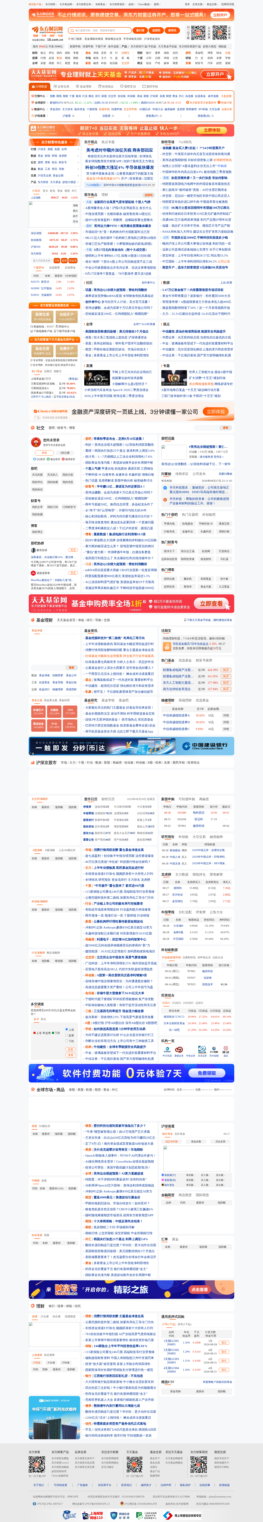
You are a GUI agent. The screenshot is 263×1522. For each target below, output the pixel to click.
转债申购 (88, 46)
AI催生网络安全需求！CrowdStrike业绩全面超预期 (119, 1161)
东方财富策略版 (60, 1467)
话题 (88, 564)
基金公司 (71, 675)
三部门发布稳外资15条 (176, 396)
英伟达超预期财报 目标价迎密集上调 (187, 160)
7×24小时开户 (66, 317)
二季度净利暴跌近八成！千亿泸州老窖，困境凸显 (119, 528)
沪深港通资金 (137, 337)
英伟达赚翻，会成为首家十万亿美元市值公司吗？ (119, 307)
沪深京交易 (44, 175)
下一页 (218, 273)
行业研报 (143, 915)
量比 (75, 210)
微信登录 (55, 459)
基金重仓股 (50, 700)
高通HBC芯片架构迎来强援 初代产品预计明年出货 (196, 219)
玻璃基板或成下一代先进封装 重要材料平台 (123, 679)
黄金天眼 (206, 586)
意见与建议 (107, 1467)
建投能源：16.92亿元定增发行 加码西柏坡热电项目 (120, 951)
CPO (70, 711)
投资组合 (107, 86)
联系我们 (126, 1485)
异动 (75, 221)
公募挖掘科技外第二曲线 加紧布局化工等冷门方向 (119, 897)
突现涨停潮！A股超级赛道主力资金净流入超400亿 (196, 301)
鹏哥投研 (42, 550)
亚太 (45, 190)
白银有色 (108, 474)
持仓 (43, 1019)
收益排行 (44, 689)
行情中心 (39, 96)
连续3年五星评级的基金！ (103, 719)
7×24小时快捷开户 (66, 351)
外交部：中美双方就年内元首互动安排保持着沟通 (196, 154)
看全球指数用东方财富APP (103, 161)
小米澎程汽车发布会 (98, 390)
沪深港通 (40, 115)
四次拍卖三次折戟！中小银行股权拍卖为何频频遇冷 (120, 1387)
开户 (124, 178)
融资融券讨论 (143, 480)
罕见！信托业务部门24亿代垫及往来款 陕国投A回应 (120, 1429)
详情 (226, 715)
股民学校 (152, 86)
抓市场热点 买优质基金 (137, 719)
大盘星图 (226, 96)
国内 (59, 52)
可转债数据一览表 (139, 1435)
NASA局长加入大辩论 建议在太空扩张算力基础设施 (197, 231)
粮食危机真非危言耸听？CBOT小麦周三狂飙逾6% (119, 1209)
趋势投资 (169, 586)
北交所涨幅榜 (40, 798)
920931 (35, 294)
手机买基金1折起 (65, 396)
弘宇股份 (46, 288)
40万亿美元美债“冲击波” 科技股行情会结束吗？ (118, 861)
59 (131, 833)
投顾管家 (57, 675)
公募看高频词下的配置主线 (134, 173)
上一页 (175, 273)
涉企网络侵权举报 (221, 86)
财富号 (199, 63)
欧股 (89, 1089)
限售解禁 (191, 109)
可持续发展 (60, 1485)
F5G (70, 725)
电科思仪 (198, 812)
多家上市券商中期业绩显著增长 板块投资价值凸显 (119, 1340)
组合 (219, 52)
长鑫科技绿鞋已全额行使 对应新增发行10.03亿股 (118, 933)
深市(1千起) (184, 1324)
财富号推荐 (204, 660)
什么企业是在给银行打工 (137, 1035)
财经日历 (108, 799)
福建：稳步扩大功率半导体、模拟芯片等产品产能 (196, 225)
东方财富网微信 (110, 1462)
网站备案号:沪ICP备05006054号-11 (91, 1503)
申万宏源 (167, 1055)
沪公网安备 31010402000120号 (141, 1503)
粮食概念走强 (113, 38)
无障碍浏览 (227, 4)
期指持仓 (199, 874)
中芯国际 (178, 938)
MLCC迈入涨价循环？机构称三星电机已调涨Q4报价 (120, 237)
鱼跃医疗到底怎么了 (99, 558)
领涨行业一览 (114, 915)
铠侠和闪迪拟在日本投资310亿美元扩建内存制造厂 (197, 213)
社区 (89, 282)
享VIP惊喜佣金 (42, 317)
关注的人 (52, 474)
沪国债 (36, 1362)
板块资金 (79, 109)
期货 (67, 63)
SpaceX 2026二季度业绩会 (131, 390)
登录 (187, 4)
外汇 (59, 63)
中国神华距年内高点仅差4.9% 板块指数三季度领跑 (197, 172)
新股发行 (88, 819)
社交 (33, 162)
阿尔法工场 (187, 551)
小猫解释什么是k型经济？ (130, 384)
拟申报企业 (204, 957)
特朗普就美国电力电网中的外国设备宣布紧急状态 (196, 183)
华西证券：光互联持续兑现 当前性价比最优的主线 (196, 337)
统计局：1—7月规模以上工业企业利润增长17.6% (118, 456)
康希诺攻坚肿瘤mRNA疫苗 (103, 295)
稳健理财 (57, 689)
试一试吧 (174, 1029)
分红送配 (185, 912)
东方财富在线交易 (85, 1462)
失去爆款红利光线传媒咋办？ (134, 558)
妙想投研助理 (59, 1471)
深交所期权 (122, 1233)
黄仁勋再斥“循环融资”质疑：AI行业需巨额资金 (194, 189)
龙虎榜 (181, 109)
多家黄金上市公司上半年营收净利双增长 (121, 355)
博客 (210, 52)
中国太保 (175, 863)
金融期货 (167, 1195)
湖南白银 (148, 474)
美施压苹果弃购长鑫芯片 (102, 588)
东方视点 (90, 142)
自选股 (189, 96)
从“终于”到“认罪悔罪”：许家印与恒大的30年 (116, 510)
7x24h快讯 (93, 185)
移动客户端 (35, 4)
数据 (33, 155)
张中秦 (224, 578)
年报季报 (88, 813)
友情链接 (224, 1485)
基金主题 (37, 700)
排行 (97, 96)
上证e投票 (203, 86)
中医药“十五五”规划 (207, 396)
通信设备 (38, 725)
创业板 (114, 63)
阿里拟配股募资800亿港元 (103, 576)
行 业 (199, 57)
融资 (96, 63)
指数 (52, 96)
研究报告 (104, 879)
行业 (85, 96)
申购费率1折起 (42, 351)
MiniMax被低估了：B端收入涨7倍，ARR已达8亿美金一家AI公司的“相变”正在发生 (53, 580)
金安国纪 (177, 901)
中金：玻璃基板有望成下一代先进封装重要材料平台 (197, 343)
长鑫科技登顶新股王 (97, 383)
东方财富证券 (83, 4)
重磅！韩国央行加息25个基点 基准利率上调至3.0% (120, 450)
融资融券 (170, 109)
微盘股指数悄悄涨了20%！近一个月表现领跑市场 (196, 307)
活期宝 (48, 371)
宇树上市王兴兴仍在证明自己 (132, 372)
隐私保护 (185, 1485)
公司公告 (224, 261)
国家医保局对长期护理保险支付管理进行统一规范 (119, 1370)
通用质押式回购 (172, 1316)
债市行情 (120, 1435)
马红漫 (224, 559)
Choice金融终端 (60, 1475)
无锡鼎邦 (46, 294)
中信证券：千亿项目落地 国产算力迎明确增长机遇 (196, 355)
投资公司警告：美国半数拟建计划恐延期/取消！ (118, 1167)
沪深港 (154, 96)
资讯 (54, 168)
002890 (35, 288)
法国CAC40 (101, 102)
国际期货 (202, 1195)
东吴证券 (202, 1055)
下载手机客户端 (66, 331)
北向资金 (179, 1133)
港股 (51, 63)
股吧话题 (167, 438)
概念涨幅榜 (53, 952)
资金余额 (196, 1141)
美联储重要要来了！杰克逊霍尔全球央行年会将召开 (120, 1257)
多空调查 (37, 1004)
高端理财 (71, 689)
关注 (73, 550)
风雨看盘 (206, 578)
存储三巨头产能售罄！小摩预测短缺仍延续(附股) (118, 243)
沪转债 (65, 1362)
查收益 (73, 378)
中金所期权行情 (141, 1233)
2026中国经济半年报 (174, 383)
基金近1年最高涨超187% (103, 178)
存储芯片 (38, 711)
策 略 (125, 57)
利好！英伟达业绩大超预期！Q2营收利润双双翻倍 (119, 444)
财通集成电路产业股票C (178, 676)
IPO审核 (203, 109)
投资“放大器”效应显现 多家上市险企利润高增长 (118, 1364)
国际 (67, 52)
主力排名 (67, 109)
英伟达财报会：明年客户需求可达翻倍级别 (123, 343)
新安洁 (45, 281)
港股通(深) (204, 115)
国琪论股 (169, 578)
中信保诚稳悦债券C (176, 729)
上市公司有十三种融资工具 (135, 1041)
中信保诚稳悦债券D (176, 722)
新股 (104, 96)
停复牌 (87, 806)
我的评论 (37, 482)
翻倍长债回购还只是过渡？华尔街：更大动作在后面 (120, 1245)
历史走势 (220, 1141)
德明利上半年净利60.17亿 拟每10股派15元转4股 (118, 255)
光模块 (54, 711)
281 (150, 826)
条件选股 (113, 46)
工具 (47, 168)
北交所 (112, 96)
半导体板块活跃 (132, 38)
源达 (226, 1055)
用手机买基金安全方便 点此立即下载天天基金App (119, 731)
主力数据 (181, 874)
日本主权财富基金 (174, 1023)
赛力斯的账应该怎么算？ (102, 546)
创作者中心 (148, 282)
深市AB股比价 (135, 1023)
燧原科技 (198, 825)
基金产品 (155, 1471)
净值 (96, 52)
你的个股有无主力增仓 (138, 161)
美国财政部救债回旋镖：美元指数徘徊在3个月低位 (120, 1251)
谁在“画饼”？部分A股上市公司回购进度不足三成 (118, 261)
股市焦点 (90, 194)
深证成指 (36, 233)
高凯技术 (207, 984)
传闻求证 (181, 474)
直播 (89, 365)
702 (107, 813)
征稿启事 (205, 1485)
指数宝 (58, 371)
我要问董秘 (225, 473)
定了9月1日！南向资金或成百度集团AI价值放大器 (119, 1143)
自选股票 (54, 267)
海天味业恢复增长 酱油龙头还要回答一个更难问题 (119, 522)
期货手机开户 (221, 1458)
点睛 (157, 57)
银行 (148, 52)
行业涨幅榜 (38, 952)
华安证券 (190, 1055)
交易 (33, 175)
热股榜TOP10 (189, 86)
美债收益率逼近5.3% (136, 576)
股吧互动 (129, 86)
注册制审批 (189, 957)
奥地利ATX (56, 102)
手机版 (152, 46)
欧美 (52, 190)
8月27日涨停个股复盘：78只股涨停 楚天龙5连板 (118, 273)
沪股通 (67, 115)
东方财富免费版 (60, 1458)
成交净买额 (171, 1141)
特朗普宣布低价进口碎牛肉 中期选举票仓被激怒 (195, 201)
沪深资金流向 (152, 38)
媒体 (166, 63)
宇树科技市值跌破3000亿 (137, 588)
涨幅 (75, 205)
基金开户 (155, 1458)
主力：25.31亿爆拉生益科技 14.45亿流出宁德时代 (196, 313)
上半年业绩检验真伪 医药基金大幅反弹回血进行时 (119, 644)
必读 (51, 57)
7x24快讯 (185, 142)
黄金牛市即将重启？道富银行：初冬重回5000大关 (196, 295)
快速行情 (226, 102)
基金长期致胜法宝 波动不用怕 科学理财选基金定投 (120, 713)
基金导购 (57, 682)
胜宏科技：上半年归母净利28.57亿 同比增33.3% (195, 255)
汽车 (210, 63)
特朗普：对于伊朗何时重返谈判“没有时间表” (116, 1179)
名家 (219, 57)
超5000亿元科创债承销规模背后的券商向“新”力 (117, 945)
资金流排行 (119, 879)
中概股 (36, 1180)
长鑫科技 (135, 474)
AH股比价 (145, 109)
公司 (148, 57)
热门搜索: (76, 38)
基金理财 (85, 86)
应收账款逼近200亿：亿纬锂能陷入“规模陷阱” (117, 313)
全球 (64, 149)
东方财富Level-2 (60, 1462)
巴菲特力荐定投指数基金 (102, 725)
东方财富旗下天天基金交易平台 (54, 339)
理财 (105, 194)
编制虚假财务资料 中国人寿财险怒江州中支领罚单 (119, 1358)
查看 (70, 1055)
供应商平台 (104, 1485)
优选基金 (185, 660)
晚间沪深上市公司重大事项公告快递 (187, 243)
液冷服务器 (206, 456)
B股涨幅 (50, 850)
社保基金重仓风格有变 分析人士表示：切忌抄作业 (119, 662)
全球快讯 (145, 156)
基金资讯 (90, 630)
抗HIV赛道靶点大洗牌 (100, 540)
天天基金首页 (66, 620)
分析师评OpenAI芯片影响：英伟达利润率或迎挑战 (119, 1185)
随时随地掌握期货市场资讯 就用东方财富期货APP (119, 1215)
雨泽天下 (169, 551)
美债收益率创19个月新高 (137, 582)
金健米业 (121, 474)
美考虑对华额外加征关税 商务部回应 (119, 150)
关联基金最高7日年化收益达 (191, 643)
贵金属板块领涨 (93, 38)
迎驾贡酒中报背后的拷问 (137, 546)
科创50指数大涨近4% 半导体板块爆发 (119, 167)
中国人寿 (175, 856)
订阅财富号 (69, 506)
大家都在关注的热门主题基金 (105, 707)
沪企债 (45, 1316)
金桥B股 (178, 932)
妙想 (131, 4)
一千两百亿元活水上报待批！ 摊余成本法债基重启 (119, 673)
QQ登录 (40, 459)
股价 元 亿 (48, 46)
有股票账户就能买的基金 (217, 1381)
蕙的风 (188, 578)
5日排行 (176, 1002)
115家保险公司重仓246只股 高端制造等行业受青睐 (120, 891)
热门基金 (37, 371)
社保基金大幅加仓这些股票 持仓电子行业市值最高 (119, 656)
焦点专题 (108, 142)
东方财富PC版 (139, 46)
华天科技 (166, 480)
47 (106, 833)
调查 (175, 63)
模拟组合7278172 (174, 1016)
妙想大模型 (209, 46)
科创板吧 (209, 514)
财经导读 (167, 142)
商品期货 (185, 1195)
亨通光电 (108, 468)
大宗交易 (214, 109)
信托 (175, 52)
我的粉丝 (37, 489)
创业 (148, 63)
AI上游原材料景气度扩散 (102, 582)
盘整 (71, 1035)
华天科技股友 (179, 487)
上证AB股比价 (67, 850)
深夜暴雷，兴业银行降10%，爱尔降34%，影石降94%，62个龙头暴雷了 (53, 557)
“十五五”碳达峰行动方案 (203, 390)
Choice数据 (144, 4)
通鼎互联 (134, 468)
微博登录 (70, 459)
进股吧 (156, 30)
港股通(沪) (152, 115)
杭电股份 (121, 468)
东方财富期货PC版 (190, 46)
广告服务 (82, 1485)
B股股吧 (151, 1023)
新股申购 (75, 46)
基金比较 (71, 682)
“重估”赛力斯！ (96, 552)
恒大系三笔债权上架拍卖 (111, 337)
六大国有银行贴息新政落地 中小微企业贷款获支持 (119, 1381)
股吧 (156, 4)
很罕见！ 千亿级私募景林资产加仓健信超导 (123, 691)
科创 (103, 63)
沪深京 (42, 149)
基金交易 (212, 4)
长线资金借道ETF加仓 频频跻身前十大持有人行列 (119, 873)
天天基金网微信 (174, 1462)
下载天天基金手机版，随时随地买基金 (209, 620)
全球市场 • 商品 (50, 1089)
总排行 (199, 1002)
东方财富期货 (117, 4)
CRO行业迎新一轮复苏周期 (138, 570)
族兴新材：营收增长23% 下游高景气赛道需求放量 (119, 1017)
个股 (72, 96)
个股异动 (38, 267)
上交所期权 (106, 1233)
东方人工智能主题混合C (178, 682)
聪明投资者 (187, 559)
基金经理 (64, 700)
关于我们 (38, 1485)
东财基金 (100, 4)
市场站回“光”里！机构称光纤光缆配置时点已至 (117, 231)
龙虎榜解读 (106, 480)
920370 (35, 281)
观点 (166, 324)
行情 (43, 57)
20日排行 (188, 1002)
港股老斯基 (43, 573)
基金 (139, 96)
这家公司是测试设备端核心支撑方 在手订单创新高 (196, 249)
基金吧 (199, 52)
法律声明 (165, 1485)
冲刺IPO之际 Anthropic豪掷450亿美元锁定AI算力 (118, 927)
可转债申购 (187, 799)
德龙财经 (206, 559)
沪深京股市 (46, 762)
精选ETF (167, 1382)
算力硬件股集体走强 (100, 173)
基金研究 (90, 700)
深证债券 (49, 1354)
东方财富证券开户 (85, 1458)
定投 (103, 52)
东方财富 (50, 4)
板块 (96, 57)
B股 (150, 762)
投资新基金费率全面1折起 (138, 725)
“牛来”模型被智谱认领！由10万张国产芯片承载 (117, 1131)
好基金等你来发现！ (140, 707)
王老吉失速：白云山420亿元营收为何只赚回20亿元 (120, 1137)
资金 (40, 155)
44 (106, 839)
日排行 (166, 1002)
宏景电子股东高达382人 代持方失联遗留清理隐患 (119, 969)
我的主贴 (67, 474)
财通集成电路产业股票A (178, 670)
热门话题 (91, 480)
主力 (103, 57)
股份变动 (88, 826)
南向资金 (167, 1133)
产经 (157, 63)
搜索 (228, 63)
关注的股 (37, 474)
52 (149, 833)
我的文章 (37, 506)
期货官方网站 (221, 1467)
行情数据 (41, 86)
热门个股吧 (169, 514)
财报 (47, 155)
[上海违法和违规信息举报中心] (147, 1518)
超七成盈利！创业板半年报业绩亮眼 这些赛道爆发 (119, 855)
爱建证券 (178, 1055)
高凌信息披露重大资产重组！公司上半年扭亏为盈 (119, 987)
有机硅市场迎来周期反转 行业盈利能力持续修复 (118, 909)
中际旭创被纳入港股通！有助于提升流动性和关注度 (120, 1005)
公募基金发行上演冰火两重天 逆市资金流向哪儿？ (119, 667)
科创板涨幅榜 (40, 901)
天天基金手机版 (167, 46)
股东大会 (88, 833)
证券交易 (197, 4)
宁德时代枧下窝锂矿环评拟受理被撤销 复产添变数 (119, 999)
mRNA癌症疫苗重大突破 (102, 570)
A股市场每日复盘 (173, 390)
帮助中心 (64, 326)
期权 (75, 57)
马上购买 (46, 396)
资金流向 (55, 109)
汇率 (164, 1239)
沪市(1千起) (169, 1324)
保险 (166, 52)
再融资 (117, 762)
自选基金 (200, 96)
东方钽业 (177, 894)
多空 (36, 1019)
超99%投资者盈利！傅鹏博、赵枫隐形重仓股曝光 (119, 220)
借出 (224, 1342)
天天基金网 (66, 4)
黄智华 (188, 586)
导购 (61, 168)
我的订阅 (52, 506)
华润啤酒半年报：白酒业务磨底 (129, 552)
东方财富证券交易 (85, 1467)
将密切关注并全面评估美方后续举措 (112, 156)
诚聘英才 (146, 1485)
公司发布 (199, 474)
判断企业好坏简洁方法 (100, 1041)
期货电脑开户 (221, 1462)
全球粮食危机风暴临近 (138, 295)
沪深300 (35, 246)
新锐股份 (175, 850)
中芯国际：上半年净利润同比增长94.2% (189, 261)
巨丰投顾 (214, 1055)
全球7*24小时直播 (144, 324)
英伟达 (218, 456)
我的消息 (67, 482)
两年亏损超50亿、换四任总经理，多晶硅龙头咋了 (119, 504)
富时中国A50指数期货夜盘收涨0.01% (126, 185)
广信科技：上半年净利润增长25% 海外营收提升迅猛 (121, 963)
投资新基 (135, 178)
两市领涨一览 (94, 915)
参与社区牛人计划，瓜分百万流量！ (126, 301)
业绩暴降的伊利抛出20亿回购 (136, 540)
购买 (226, 670)
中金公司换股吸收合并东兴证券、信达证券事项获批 (120, 267)
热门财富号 (169, 542)
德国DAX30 (148, 102)
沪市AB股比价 (115, 1023)
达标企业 (217, 957)
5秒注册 (65, 452)
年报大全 (157, 109)
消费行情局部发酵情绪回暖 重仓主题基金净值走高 (119, 650)
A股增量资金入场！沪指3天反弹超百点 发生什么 (118, 208)
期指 (67, 57)
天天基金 (55, 182)
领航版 (222, 46)
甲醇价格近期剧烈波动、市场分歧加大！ (121, 349)
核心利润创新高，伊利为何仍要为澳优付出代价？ (119, 516)
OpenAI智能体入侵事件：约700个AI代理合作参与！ (120, 1155)
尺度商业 (224, 551)
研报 (54, 155)
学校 (228, 57)
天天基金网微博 (174, 1458)
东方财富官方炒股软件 (202, 102)
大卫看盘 (224, 586)
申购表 (222, 166)
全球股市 (40, 102)
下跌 (71, 1041)
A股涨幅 (37, 850)
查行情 (140, 30)
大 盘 (114, 57)
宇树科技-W (93, 474)
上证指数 (36, 197)
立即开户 (36, 396)
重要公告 (88, 839)
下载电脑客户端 (42, 331)
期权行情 (91, 1233)
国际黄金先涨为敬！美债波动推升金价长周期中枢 (119, 462)
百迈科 (198, 819)
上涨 (71, 1029)
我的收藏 (52, 482)
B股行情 (98, 1023)
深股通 (106, 115)
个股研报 (92, 109)
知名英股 (37, 1235)
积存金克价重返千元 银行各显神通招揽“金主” (116, 1269)
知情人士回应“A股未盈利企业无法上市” (189, 166)
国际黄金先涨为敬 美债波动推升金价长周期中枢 (118, 1275)
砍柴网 (206, 551)
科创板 (131, 96)
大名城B (178, 925)
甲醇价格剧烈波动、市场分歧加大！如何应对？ (117, 1203)
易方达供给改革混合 (177, 689)
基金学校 (108, 700)
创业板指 (36, 239)
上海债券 (37, 1354)
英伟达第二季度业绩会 (128, 396)
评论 (51, 52)
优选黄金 (202, 700)
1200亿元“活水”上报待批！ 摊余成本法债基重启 (118, 1417)
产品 (33, 182)
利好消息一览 (221, 243)
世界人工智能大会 (201, 372)
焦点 (43, 52)
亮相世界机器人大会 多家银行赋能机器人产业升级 (119, 1399)
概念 (91, 96)
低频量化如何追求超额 (127, 378)
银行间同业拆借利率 (99, 1435)
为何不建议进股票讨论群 (102, 1035)
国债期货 (70, 1316)
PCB (54, 725)
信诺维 (208, 977)
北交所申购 (130, 109)
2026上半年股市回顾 (98, 396)
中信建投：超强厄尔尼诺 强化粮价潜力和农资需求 (119, 685)
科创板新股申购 (171, 957)
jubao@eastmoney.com (220, 1496)
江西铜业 (147, 468)
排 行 (114, 52)
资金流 (73, 260)
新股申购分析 (124, 480)
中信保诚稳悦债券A (176, 715)
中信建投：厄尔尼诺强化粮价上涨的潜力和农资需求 (197, 349)
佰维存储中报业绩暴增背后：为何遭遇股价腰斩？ (119, 981)
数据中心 (39, 109)
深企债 (56, 1316)
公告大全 (216, 912)
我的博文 (37, 531)
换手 (75, 216)
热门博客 (167, 569)
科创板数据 (169, 950)
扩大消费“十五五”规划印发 (207, 378)
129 (150, 813)
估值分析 (226, 109)
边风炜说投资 (169, 559)
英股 (46, 1235)
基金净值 (37, 630)
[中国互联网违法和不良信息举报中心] (182, 1518)
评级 (166, 57)
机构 (210, 57)
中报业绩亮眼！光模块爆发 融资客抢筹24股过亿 (118, 214)
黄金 (75, 63)
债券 (157, 52)
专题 (75, 52)
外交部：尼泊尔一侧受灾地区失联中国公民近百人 (196, 195)
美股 (43, 63)
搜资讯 (172, 30)
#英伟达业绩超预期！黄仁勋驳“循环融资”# (209, 446)
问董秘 (166, 474)
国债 (34, 1316)
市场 (64, 762)
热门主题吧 (190, 514)
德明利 (178, 888)
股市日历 (90, 799)
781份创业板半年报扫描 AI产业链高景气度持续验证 (120, 1334)
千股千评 (100, 46)
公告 (175, 57)
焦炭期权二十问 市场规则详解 (114, 1227)
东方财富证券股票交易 (54, 305)
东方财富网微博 (110, 1458)
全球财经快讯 (222, 160)
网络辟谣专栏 (224, 384)
